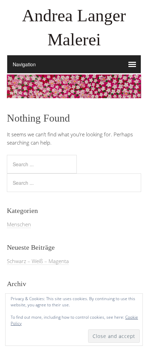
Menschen (19, 224)
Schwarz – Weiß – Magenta (38, 261)
